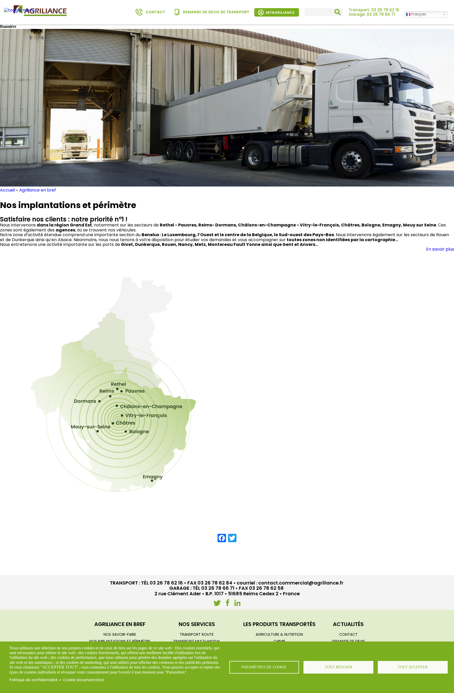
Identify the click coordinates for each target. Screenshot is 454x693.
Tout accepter (412, 667)
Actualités (348, 624)
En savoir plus (440, 249)
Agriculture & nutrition (279, 634)
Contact (348, 634)
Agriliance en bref (37, 190)
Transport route (197, 634)
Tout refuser (338, 667)
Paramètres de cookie (264, 667)
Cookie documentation (83, 680)
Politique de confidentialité (33, 680)
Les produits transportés (279, 624)
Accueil (7, 190)
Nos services (197, 624)
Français (418, 14)
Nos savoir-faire (120, 634)
